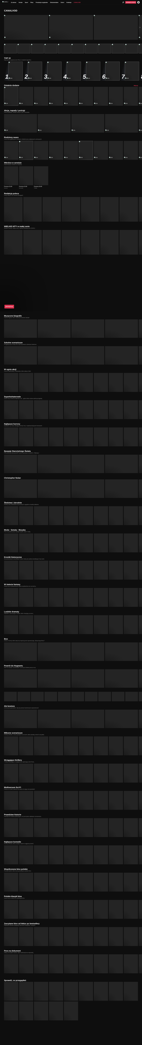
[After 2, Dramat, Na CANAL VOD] (56, 745)
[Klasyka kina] (77, 696)
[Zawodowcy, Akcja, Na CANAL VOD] (56, 382)
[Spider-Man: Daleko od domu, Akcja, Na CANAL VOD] (86, 409)
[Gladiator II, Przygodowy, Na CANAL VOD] (54, 464)
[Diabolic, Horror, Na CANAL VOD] (41, 96)
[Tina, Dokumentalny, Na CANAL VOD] (71, 963)
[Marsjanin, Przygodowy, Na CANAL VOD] (54, 719)
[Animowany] (37, 48)
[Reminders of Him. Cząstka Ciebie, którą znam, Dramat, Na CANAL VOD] (26, 936)
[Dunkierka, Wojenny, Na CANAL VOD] (87, 488)
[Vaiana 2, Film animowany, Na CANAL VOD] (56, 150)
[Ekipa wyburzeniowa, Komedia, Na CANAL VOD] (71, 382)
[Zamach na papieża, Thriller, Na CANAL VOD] (116, 570)
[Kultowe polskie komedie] (50, 696)
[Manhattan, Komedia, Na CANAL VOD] (131, 745)
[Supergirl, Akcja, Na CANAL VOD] (11, 409)
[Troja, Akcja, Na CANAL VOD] (26, 382)
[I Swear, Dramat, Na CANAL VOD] (41, 624)
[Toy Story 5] (71, 27)
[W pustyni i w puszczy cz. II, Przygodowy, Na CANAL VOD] (131, 909)
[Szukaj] (123, 2)
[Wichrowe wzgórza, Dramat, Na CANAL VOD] (41, 936)
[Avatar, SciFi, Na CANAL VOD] (41, 597)
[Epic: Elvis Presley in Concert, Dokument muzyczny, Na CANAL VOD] (11, 963)
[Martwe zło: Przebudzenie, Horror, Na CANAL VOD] (86, 436)
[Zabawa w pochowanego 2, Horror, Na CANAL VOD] (116, 436)
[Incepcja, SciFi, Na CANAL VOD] (121, 488)
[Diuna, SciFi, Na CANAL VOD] (41, 800)
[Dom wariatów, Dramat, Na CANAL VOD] (86, 909)
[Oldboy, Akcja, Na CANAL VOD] (71, 773)
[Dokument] (64, 48)
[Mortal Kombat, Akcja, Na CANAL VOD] (71, 597)
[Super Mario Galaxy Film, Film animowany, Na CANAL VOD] (86, 150)
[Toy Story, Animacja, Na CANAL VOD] (131, 150)
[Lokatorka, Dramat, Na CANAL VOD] (101, 515)
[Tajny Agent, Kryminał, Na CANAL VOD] (90, 242)
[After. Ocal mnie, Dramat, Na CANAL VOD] (71, 745)
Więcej (136, 85)
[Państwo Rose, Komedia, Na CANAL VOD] (116, 854)
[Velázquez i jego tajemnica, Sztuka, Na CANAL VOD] (86, 963)
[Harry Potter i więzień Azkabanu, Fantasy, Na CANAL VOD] (87, 678)
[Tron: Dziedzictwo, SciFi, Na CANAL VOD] (101, 800)
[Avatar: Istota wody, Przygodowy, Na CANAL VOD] (26, 597)
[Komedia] (131, 48)
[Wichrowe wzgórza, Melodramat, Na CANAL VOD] (11, 936)
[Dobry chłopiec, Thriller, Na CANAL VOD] (26, 624)
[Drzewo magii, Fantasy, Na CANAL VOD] (11, 150)
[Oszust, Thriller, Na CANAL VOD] (116, 773)
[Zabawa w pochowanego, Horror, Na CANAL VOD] (131, 436)
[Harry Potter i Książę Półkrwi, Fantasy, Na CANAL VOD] (71, 936)
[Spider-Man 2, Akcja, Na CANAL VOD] (116, 409)
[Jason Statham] (116, 27)
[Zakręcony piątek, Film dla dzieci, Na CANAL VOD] (54, 355)
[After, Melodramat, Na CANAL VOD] (41, 745)
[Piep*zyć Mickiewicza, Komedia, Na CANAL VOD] (26, 882)
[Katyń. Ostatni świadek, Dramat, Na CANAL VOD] (26, 570)
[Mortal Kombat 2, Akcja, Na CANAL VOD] (56, 597)
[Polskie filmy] (24, 696)
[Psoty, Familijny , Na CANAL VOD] (26, 96)
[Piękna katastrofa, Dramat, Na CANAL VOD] (26, 745)
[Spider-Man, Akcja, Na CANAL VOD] (101, 409)
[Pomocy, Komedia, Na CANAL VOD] (41, 854)
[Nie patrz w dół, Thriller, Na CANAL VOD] (131, 773)
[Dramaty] (77, 48)
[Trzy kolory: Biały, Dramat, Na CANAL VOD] (101, 909)
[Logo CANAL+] (5, 2)
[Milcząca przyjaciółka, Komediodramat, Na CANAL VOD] (52, 209)
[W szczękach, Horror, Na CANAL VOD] (101, 96)
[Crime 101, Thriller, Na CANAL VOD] (11, 382)
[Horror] (118, 48)
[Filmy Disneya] (64, 696)
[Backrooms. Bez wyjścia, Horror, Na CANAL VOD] (32, 209)
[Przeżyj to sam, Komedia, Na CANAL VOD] (56, 1010)
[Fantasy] (104, 48)
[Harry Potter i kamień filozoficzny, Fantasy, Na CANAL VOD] (131, 597)
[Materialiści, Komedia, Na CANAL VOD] (116, 745)
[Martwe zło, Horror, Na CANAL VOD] (101, 436)
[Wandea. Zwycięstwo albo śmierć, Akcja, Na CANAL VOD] (131, 827)
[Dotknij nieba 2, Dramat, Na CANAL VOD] (101, 542)
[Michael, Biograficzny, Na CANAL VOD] (71, 209)
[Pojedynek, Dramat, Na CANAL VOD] (131, 570)
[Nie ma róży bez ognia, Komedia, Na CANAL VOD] (11, 909)
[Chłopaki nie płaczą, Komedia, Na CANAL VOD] (13, 242)
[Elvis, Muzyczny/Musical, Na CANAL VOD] (86, 827)
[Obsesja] (26, 27)
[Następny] (139, 27)
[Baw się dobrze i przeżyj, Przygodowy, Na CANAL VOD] (86, 800)
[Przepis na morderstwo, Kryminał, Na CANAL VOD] (26, 515)
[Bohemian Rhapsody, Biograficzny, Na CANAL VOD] (54, 328)
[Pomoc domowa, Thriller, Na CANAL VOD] (41, 773)
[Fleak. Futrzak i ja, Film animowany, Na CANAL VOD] (11, 1010)
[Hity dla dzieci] (37, 696)
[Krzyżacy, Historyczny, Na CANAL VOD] (116, 936)
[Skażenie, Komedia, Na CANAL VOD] (131, 854)
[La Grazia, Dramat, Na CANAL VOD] (71, 624)
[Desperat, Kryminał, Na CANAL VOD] (116, 827)
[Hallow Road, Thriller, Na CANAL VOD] (116, 515)
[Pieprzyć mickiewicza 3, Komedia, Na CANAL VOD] (11, 882)
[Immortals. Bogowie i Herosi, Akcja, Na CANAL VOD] (121, 464)
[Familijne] (91, 48)
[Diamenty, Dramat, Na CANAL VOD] (131, 542)
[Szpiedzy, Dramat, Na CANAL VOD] (86, 515)
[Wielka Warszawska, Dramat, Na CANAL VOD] (71, 882)
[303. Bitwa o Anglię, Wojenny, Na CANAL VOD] (86, 570)
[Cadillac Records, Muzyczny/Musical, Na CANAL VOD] (86, 542)
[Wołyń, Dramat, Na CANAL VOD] (41, 570)
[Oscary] (10, 696)
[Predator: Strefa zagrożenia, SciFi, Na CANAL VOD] (11, 800)
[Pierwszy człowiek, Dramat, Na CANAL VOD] (121, 719)
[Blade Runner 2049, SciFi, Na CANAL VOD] (71, 800)
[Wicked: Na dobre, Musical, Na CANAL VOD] (71, 242)
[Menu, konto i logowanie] (138, 2)
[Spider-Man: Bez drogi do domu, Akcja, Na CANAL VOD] (56, 409)
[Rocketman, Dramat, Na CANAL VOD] (87, 328)
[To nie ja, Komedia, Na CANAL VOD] (26, 1010)
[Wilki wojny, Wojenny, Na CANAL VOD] (71, 570)
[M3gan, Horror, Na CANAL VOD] (121, 651)
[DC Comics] (104, 696)
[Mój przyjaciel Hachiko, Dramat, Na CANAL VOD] (52, 242)
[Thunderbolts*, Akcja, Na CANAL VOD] (71, 96)
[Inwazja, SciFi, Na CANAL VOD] (116, 800)
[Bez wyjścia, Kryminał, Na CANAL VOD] (131, 515)
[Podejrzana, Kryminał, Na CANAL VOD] (11, 515)
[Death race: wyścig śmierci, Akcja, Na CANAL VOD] (87, 123)
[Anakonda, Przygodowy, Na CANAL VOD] (56, 854)
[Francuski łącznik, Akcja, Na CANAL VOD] (131, 936)
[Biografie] (50, 48)
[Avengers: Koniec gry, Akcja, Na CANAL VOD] (26, 409)
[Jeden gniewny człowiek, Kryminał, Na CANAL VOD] (121, 123)
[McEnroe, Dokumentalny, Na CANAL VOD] (116, 963)
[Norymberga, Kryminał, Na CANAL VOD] (32, 242)
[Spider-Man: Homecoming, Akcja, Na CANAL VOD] (71, 409)
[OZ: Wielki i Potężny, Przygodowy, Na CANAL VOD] (116, 597)
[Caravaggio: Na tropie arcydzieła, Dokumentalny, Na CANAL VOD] (101, 963)
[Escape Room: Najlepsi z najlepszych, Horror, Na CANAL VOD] (71, 436)
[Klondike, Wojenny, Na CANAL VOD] (11, 570)
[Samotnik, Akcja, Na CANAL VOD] (41, 382)
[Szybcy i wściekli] (131, 696)
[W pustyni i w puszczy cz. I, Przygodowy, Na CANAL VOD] (116, 909)
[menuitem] (13, 2)
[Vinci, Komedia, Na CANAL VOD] (26, 909)
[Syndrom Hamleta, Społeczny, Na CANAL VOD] (131, 963)
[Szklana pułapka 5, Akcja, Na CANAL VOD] (54, 123)
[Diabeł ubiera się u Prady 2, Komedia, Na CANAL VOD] (109, 209)
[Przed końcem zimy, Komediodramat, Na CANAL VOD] (86, 96)
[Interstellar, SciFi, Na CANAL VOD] (20, 488)
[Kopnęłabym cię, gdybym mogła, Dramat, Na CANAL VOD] (86, 624)
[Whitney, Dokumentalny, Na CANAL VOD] (41, 963)
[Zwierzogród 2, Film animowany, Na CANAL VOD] (41, 150)
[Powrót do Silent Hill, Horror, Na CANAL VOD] (56, 96)
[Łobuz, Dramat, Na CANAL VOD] (11, 96)
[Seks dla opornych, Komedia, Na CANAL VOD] (86, 882)
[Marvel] (91, 696)
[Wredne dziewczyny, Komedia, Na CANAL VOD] (87, 355)
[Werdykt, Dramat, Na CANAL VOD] (56, 515)
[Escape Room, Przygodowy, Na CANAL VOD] (26, 436)
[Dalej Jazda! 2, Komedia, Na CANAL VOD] (56, 882)
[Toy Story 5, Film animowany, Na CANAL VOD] (26, 150)
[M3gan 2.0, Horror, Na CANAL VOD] (87, 651)
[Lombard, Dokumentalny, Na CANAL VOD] (56, 963)
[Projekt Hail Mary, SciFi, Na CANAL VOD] (128, 242)
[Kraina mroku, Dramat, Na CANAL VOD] (131, 96)
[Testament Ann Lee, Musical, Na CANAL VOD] (131, 624)
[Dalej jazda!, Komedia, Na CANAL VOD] (41, 882)
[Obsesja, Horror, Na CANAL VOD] (13, 209)
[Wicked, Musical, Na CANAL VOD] (101, 597)
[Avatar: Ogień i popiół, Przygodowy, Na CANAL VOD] (11, 597)
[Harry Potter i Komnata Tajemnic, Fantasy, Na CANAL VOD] (54, 678)
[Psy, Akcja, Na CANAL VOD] (71, 909)
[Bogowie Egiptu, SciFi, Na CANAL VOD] (87, 464)
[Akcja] (24, 48)
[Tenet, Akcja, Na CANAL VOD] (54, 488)
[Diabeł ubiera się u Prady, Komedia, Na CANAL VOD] (26, 542)
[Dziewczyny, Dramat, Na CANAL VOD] (121, 355)
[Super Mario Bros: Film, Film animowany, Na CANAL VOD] (101, 150)
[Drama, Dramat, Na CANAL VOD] (128, 209)
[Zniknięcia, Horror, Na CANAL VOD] (54, 651)
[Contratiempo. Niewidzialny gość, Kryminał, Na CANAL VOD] (71, 515)
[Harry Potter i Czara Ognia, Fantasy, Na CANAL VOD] (121, 678)
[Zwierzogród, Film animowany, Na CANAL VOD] (116, 150)
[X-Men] (118, 696)
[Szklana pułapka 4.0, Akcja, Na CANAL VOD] (20, 123)
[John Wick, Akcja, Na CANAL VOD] (131, 382)
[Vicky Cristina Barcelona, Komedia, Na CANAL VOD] (101, 745)
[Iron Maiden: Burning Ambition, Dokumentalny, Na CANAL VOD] (116, 96)
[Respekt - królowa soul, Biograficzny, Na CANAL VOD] (121, 328)
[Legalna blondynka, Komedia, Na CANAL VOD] (20, 355)
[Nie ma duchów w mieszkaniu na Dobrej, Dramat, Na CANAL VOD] (56, 624)
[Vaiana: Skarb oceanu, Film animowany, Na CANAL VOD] (71, 150)
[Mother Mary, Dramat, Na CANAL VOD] (116, 542)
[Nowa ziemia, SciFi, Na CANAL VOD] (87, 719)
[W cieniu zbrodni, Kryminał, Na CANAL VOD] (41, 515)
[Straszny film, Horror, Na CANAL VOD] (20, 651)
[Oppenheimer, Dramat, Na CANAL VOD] (109, 242)
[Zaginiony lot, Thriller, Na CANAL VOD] (56, 773)
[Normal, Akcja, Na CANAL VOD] (86, 382)
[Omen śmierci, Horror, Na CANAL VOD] (41, 1010)
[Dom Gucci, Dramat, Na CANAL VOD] (56, 542)
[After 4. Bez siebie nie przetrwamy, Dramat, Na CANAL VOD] (86, 745)
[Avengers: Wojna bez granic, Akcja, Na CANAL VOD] (41, 409)
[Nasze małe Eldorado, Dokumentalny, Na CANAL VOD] (26, 963)
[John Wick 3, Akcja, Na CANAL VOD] (101, 382)
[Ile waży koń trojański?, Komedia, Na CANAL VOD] (56, 909)
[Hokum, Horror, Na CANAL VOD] (56, 436)
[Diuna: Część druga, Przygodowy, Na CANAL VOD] (56, 800)
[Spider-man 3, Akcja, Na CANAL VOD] (131, 409)
